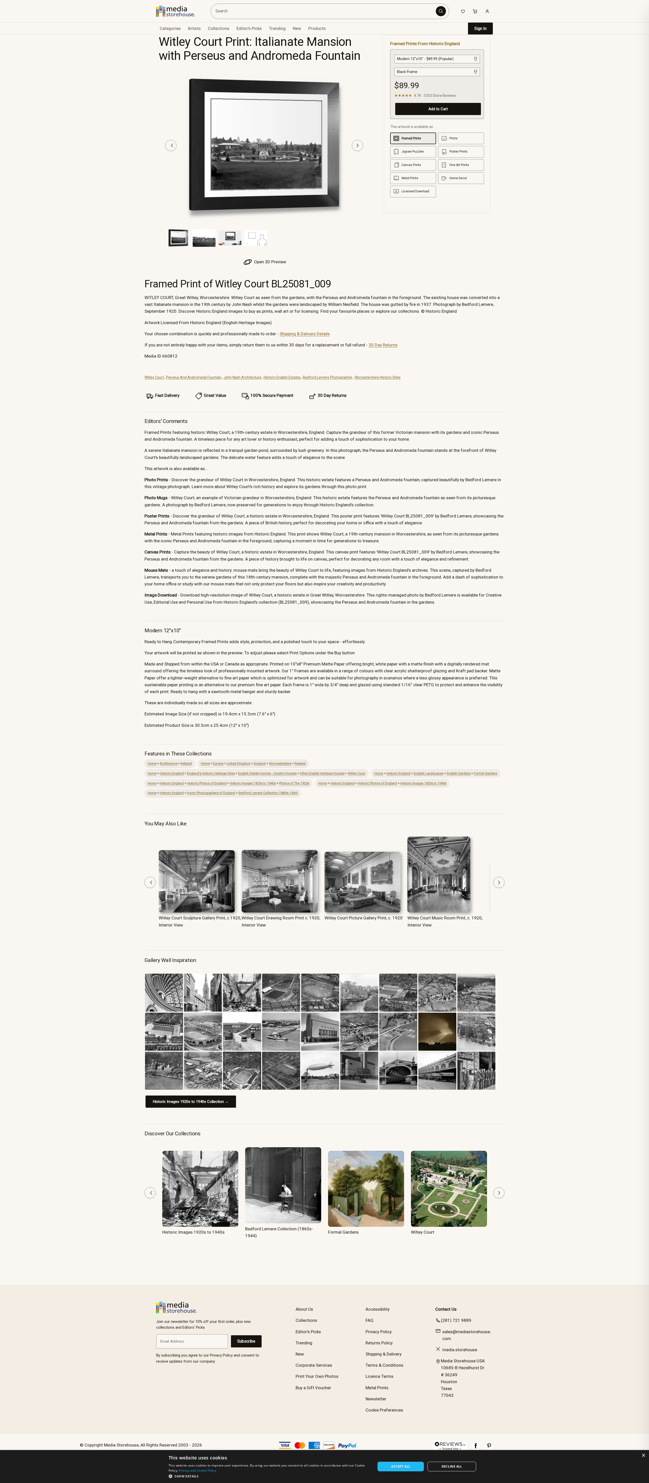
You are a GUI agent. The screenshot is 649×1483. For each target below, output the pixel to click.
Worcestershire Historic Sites (378, 377)
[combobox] (324, 11)
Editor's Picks (249, 28)
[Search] (441, 11)
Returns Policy (379, 1342)
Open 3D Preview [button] (269, 261)
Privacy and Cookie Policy (197, 1470)
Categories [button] (170, 28)
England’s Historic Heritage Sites (211, 773)
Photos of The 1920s (294, 783)
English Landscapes (428, 773)
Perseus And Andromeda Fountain (193, 377)
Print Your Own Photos (317, 1376)
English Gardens (459, 773)
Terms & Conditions (384, 1365)
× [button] (643, 1455)
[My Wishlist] (462, 11)
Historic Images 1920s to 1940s (253, 783)
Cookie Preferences (384, 1410)
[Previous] (170, 145)
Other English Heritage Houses (322, 773)
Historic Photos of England (206, 783)
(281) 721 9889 (456, 1320)
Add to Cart (438, 109)
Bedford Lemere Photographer (327, 377)
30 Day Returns (383, 344)
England (260, 763)
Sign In (480, 28)
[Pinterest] (489, 1448)
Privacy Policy (379, 1331)
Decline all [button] (452, 1466)
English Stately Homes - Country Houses (267, 773)
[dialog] (324, 1466)
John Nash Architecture (242, 377)
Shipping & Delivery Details (305, 333)
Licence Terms (379, 1376)
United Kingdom (238, 763)
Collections (218, 28)
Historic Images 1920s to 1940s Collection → (191, 1101)
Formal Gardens (485, 773)
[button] (269, 1476)
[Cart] (475, 11)
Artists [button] (194, 28)
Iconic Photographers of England (211, 793)
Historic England (172, 773)
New (297, 28)
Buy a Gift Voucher (313, 1387)
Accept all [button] (400, 1466)
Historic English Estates (282, 377)
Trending (277, 28)
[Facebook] (476, 1448)
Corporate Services (314, 1365)
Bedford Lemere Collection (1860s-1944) (268, 793)
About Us (304, 1309)
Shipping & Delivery (384, 1354)
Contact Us (446, 1309)
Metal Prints (377, 1387)
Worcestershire (280, 763)
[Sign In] (487, 11)
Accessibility (378, 1309)
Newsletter (376, 1398)
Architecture (168, 763)
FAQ (369, 1320)
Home (152, 763)
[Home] (179, 11)
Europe (218, 763)
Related (186, 763)
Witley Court (154, 377)
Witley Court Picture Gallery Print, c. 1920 (363, 917)
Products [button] (317, 28)
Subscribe (246, 1341)
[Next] (357, 145)
